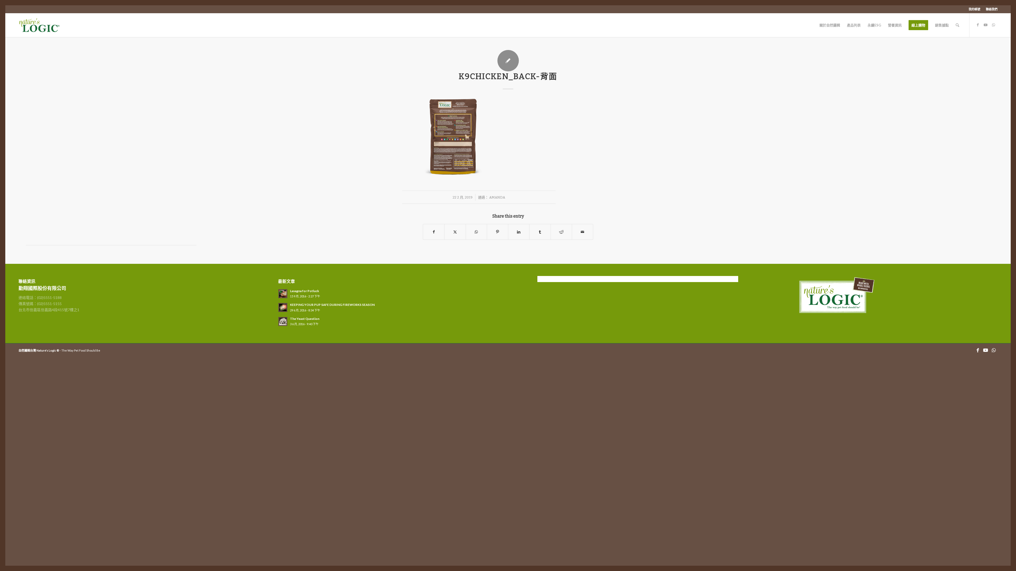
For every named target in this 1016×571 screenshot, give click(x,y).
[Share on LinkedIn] (518, 232)
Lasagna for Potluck (304, 291)
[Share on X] (454, 232)
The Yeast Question (304, 319)
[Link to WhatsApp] (993, 25)
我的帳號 (974, 9)
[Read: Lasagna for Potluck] (283, 293)
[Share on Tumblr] (539, 232)
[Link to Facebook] (978, 25)
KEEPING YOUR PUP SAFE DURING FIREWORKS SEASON (332, 305)
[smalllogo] (44, 25)
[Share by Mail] (582, 232)
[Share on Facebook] (433, 232)
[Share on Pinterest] (497, 232)
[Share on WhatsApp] (476, 232)
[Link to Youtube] (986, 25)
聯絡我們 (991, 9)
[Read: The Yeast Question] (283, 321)
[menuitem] (974, 9)
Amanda (497, 197)
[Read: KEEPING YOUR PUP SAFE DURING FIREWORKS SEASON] (283, 307)
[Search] (957, 25)
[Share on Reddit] (561, 232)
